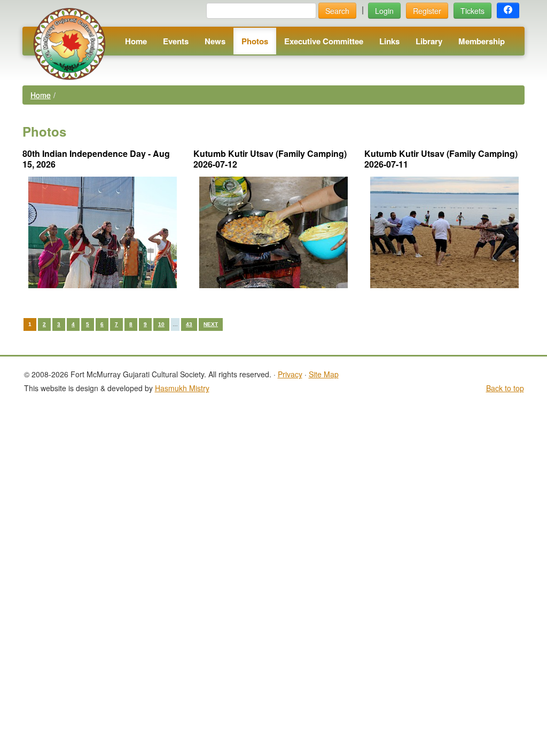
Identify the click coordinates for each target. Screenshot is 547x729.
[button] (508, 11)
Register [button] (427, 10)
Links (389, 41)
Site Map (324, 374)
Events (176, 41)
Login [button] (384, 10)
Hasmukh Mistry (182, 388)
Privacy (290, 374)
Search (337, 10)
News (215, 41)
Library (429, 41)
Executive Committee (323, 41)
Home (136, 41)
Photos (254, 41)
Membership (481, 41)
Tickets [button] (472, 10)
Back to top (505, 388)
